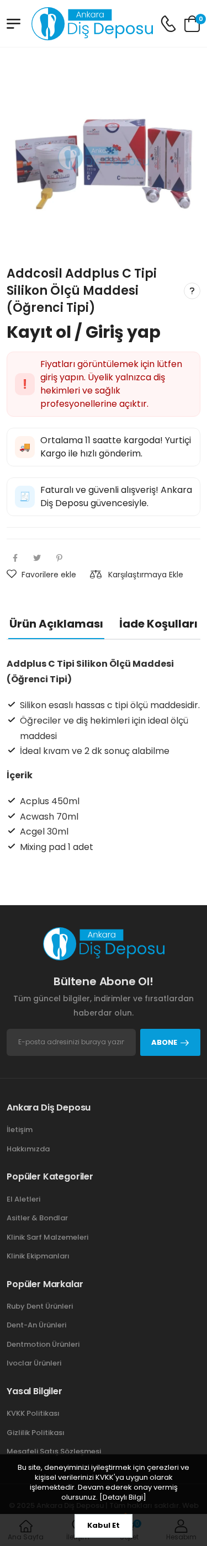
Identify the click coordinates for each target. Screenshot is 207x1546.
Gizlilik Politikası (36, 1432)
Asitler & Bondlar (37, 1218)
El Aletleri (23, 1199)
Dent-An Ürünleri (36, 1325)
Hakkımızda (28, 1149)
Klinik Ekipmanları (38, 1256)
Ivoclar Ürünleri (34, 1363)
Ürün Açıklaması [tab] (56, 624)
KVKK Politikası (33, 1413)
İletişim (20, 1129)
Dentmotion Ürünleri (43, 1344)
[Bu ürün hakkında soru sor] (192, 291)
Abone (164, 1042)
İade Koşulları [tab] (158, 624)
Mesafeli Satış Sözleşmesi (54, 1451)
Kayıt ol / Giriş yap (84, 332)
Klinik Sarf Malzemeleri (47, 1237)
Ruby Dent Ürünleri (40, 1306)
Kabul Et (103, 1525)
